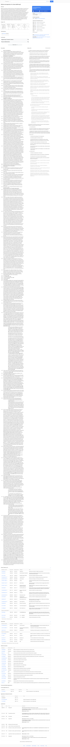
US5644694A (3, 571)
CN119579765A (4, 673)
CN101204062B (4, 633)
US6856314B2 (4, 599)
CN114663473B (4, 654)
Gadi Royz (36, 13)
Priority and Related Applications (40, 35)
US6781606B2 (4, 596)
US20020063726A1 (4, 577)
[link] (5, 33)
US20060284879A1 (4, 625)
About (24, 745)
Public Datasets (34, 745)
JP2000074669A (4, 668)
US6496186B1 (4, 587)
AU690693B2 (3, 651)
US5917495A (3, 575)
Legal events (45, 34)
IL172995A (3, 635)
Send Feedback (28, 745)
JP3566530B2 (3, 612)
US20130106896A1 (4, 627)
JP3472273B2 (3, 615)
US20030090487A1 (4, 590)
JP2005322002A (4, 666)
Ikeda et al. (3, 682)
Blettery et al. (3, 671)
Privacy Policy (42, 745)
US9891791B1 (4, 630)
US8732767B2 (3, 639)
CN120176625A (4, 678)
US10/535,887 (3, 691)
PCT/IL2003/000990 (4, 699)
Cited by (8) (41, 34)
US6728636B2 (3, 656)
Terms (38, 745)
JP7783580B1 (3, 675)
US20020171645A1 (4, 585)
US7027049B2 (4, 605)
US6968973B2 (4, 603)
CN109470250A (4, 659)
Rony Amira (40, 13)
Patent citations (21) (37, 34)
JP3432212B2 (3, 617)
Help (46, 745)
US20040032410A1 (4, 592)
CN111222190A (4, 661)
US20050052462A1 (4, 601)
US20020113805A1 (4, 580)
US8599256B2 (3, 649)
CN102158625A (4, 641)
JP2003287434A (4, 663)
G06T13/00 (4, 33)
